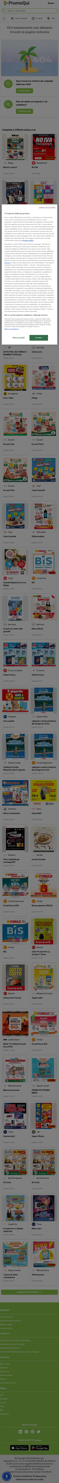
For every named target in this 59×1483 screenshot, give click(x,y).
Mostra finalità (19, 337)
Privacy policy (28, 241)
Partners (7, 263)
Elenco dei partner (12, 329)
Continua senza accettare (47, 207)
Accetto (39, 338)
